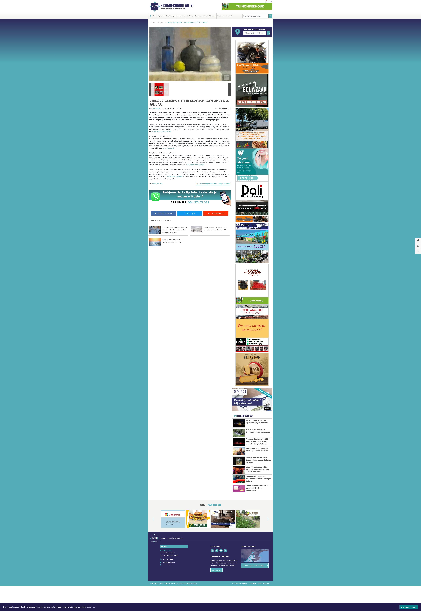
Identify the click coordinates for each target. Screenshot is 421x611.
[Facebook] (212, 469)
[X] (217, 469)
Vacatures (220, 16)
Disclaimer (252, 502)
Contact (229, 16)
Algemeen (160, 16)
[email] (418, 251)
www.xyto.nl (167, 483)
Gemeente (181, 16)
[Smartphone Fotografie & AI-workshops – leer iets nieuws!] (239, 369)
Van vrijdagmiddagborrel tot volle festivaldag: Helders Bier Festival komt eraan (257, 387)
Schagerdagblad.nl (177, 5)
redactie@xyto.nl (169, 480)
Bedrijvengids (171, 16)
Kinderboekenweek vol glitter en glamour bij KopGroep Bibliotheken (258, 406)
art (158, 183)
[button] (150, 89)
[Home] (150, 16)
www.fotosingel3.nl (174, 176)
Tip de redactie (217, 213)
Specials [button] (198, 16)
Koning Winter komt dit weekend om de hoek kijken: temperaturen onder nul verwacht (174, 230)
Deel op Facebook (165, 213)
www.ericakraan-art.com (195, 165)
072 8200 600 (168, 478)
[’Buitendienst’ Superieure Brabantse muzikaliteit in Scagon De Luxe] (239, 397)
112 (154, 16)
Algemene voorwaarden (239, 502)
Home (153, 22)
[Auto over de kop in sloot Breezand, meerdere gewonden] (239, 351)
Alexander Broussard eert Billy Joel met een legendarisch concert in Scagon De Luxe (257, 359)
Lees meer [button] (91, 607)
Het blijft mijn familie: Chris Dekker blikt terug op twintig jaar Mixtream (258, 378)
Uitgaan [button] (211, 16)
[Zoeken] (270, 16)
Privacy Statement (264, 502)
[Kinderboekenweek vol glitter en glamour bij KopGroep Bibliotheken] (239, 407)
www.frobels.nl (168, 148)
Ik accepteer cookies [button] (408, 607)
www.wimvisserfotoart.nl (161, 131)
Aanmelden (216, 489)
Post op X (191, 213)
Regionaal (190, 16)
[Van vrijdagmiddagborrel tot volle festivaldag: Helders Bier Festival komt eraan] (239, 388)
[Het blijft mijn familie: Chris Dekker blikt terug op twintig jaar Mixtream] (239, 379)
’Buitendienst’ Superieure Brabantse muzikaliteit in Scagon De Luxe (258, 397)
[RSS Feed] (225, 469)
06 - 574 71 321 (198, 202)
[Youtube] (221, 469)
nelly (161, 183)
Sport (205, 16)
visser (154, 183)
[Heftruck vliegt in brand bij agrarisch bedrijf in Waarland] (239, 342)
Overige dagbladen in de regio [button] (253, 484)
